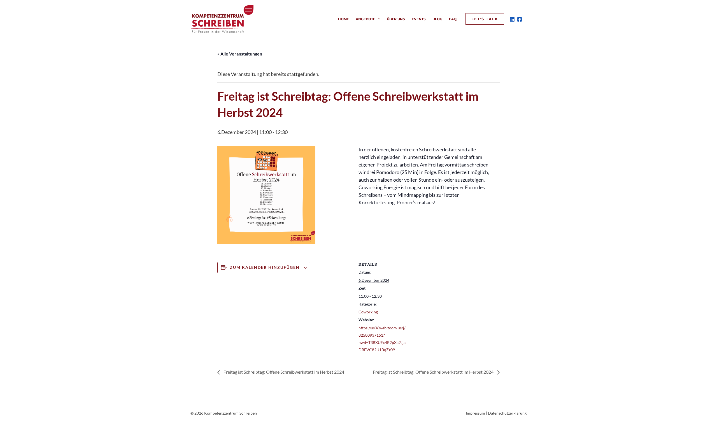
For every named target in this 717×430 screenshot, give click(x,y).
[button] (377, 19)
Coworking (368, 311)
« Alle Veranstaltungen (239, 53)
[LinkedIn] (512, 19)
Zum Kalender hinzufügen (265, 267)
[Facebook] (519, 19)
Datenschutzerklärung (507, 413)
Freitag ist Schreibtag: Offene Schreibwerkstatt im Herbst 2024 (283, 371)
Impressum (475, 413)
